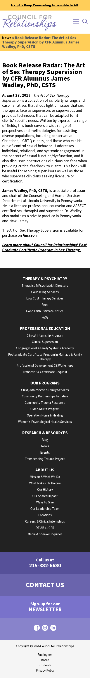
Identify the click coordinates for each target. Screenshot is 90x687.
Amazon (30, 235)
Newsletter (45, 607)
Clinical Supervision (45, 342)
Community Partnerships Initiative (45, 396)
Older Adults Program (44, 409)
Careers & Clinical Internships (45, 521)
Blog (45, 440)
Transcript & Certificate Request (45, 372)
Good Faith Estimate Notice (45, 311)
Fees (45, 305)
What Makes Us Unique (45, 483)
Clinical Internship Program (45, 335)
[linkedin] (53, 629)
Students (45, 665)
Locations (45, 515)
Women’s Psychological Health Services (45, 422)
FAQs (45, 317)
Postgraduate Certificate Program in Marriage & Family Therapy (45, 357)
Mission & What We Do (45, 477)
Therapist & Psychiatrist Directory (45, 285)
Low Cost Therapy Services (45, 298)
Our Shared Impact (45, 496)
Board (45, 660)
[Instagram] (45, 629)
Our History (45, 489)
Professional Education (45, 329)
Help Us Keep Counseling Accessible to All (44, 5)
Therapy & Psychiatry (45, 279)
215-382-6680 (45, 563)
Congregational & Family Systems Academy (45, 348)
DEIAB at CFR (45, 528)
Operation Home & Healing (45, 415)
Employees (45, 655)
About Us (44, 470)
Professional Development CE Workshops (45, 365)
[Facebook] (37, 629)
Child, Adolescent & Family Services (45, 390)
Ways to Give (45, 502)
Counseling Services (45, 292)
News (6, 38)
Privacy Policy (45, 670)
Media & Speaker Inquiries (45, 534)
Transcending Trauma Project (45, 459)
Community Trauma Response (45, 402)
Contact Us (45, 585)
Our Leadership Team (44, 509)
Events (45, 452)
